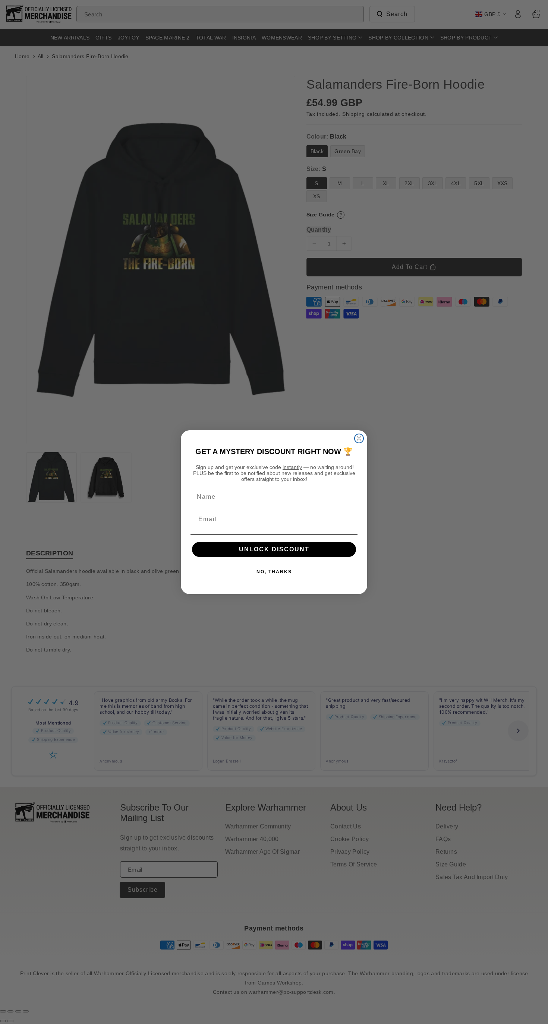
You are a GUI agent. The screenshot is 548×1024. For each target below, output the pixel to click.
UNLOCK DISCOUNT (274, 549)
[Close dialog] (359, 438)
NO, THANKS (274, 571)
